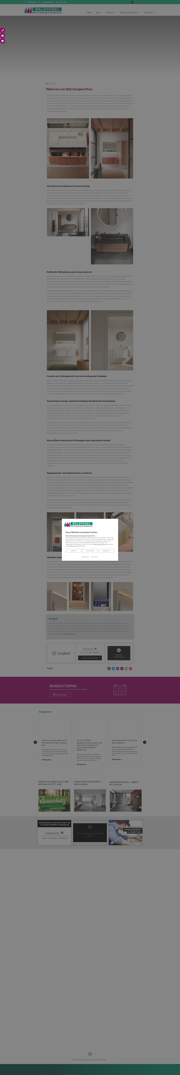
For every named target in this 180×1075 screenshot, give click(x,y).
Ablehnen (73, 550)
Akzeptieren (106, 550)
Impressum (94, 557)
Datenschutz (85, 557)
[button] (2, 30)
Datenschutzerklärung (99, 544)
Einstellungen (90, 550)
